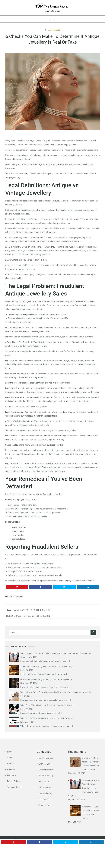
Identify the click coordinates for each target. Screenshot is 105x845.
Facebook (11, 769)
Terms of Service (14, 787)
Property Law (44, 805)
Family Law (44, 781)
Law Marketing (45, 793)
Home (9, 752)
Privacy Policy (13, 781)
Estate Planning (46, 775)
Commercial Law (46, 758)
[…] (68, 661)
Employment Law (46, 770)
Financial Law (45, 787)
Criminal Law (44, 764)
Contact (10, 763)
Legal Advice (18, 596)
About (9, 757)
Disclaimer (12, 775)
